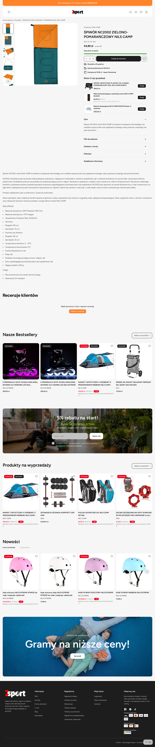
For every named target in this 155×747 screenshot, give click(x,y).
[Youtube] (130, 709)
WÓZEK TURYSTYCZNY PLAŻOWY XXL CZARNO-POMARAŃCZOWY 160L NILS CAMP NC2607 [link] (112, 84)
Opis (86, 119)
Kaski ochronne (9, 548)
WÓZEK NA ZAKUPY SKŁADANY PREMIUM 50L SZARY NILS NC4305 (133, 383)
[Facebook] (125, 709)
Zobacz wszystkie (141, 335)
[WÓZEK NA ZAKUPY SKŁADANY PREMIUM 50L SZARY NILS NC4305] (134, 361)
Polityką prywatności (74, 446)
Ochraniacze (25, 548)
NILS (117, 388)
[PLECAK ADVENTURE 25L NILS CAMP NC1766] (96, 492)
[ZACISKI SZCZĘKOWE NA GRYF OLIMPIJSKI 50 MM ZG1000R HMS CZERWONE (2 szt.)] (134, 492)
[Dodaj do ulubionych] (144, 58)
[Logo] (77, 12)
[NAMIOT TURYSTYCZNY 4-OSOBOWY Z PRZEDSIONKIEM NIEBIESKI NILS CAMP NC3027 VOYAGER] (96, 361)
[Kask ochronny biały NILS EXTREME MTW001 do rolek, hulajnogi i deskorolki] (59, 572)
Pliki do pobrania (90, 139)
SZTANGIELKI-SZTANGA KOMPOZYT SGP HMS (57, 514)
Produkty (18, 20)
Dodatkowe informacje (93, 161)
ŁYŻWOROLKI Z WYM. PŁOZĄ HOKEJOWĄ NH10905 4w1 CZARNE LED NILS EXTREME (58, 383)
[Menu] (8, 12)
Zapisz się (96, 436)
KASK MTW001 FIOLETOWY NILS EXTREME (95, 592)
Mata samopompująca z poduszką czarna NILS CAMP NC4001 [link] (113, 95)
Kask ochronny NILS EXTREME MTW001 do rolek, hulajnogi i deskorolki (20, 593)
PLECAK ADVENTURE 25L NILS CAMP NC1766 (93, 514)
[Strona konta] (136, 12)
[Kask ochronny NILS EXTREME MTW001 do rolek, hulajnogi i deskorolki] (21, 572)
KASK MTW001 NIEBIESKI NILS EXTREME (132, 592)
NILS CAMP (82, 388)
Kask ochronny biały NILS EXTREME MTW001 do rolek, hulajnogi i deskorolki (56, 593)
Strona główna (8, 20)
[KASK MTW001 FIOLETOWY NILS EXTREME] (96, 572)
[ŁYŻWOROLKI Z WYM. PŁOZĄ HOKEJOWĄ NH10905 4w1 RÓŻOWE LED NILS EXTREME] (21, 361)
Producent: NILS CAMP (92, 27)
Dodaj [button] (142, 86)
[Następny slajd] (8, 81)
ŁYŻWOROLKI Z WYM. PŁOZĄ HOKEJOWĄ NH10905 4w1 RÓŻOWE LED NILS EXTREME (20, 383)
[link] (89, 86)
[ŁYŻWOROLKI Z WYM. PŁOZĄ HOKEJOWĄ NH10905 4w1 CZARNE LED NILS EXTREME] (59, 361)
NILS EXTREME (8, 388)
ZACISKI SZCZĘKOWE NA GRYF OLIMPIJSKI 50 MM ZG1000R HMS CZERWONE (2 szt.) (134, 514)
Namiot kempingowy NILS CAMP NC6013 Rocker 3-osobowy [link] (113, 107)
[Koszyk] (146, 12)
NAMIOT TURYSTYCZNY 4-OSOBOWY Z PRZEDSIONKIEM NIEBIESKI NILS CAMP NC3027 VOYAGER (94, 383)
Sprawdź (77, 656)
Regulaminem (60, 446)
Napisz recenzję (77, 311)
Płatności (87, 154)
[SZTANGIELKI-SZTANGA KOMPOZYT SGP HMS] (59, 492)
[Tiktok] (135, 709)
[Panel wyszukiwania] (130, 12)
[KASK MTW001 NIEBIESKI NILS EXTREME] (134, 572)
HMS (42, 518)
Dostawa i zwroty (91, 146)
